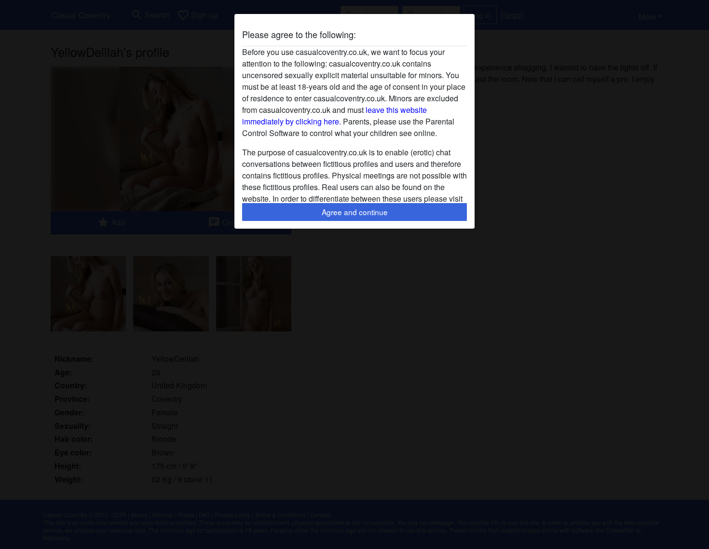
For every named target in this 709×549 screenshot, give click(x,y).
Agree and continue (355, 211)
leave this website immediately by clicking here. (334, 115)
